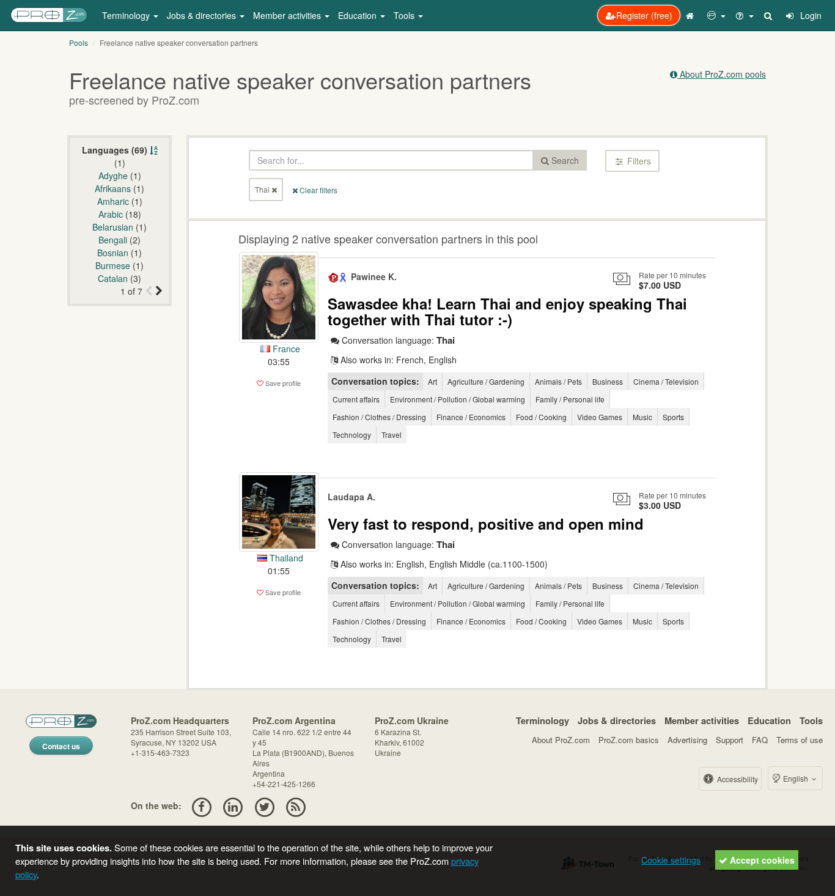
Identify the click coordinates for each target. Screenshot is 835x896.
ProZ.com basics (628, 740)
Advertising (687, 740)
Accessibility (736, 779)
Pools (78, 42)
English (795, 778)
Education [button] (358, 15)
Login (810, 15)
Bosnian (112, 252)
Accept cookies (761, 860)
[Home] (691, 15)
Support (729, 740)
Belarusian (112, 227)
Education (769, 720)
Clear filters (317, 190)
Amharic (113, 201)
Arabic (110, 214)
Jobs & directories (617, 720)
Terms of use (799, 740)
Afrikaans (113, 188)
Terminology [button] (127, 15)
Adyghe (113, 175)
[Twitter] (264, 805)
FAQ (760, 740)
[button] (716, 15)
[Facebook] (201, 805)
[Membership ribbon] (334, 276)
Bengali (112, 240)
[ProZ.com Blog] (295, 805)
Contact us (61, 746)
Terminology (542, 720)
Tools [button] (405, 15)
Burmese (112, 265)
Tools (811, 720)
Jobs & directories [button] (202, 15)
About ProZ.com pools (721, 74)
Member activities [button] (288, 15)
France (285, 348)
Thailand (285, 558)
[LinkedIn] (233, 805)
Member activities (701, 720)
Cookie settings (671, 860)
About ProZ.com (561, 740)
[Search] (769, 15)
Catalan (113, 278)
